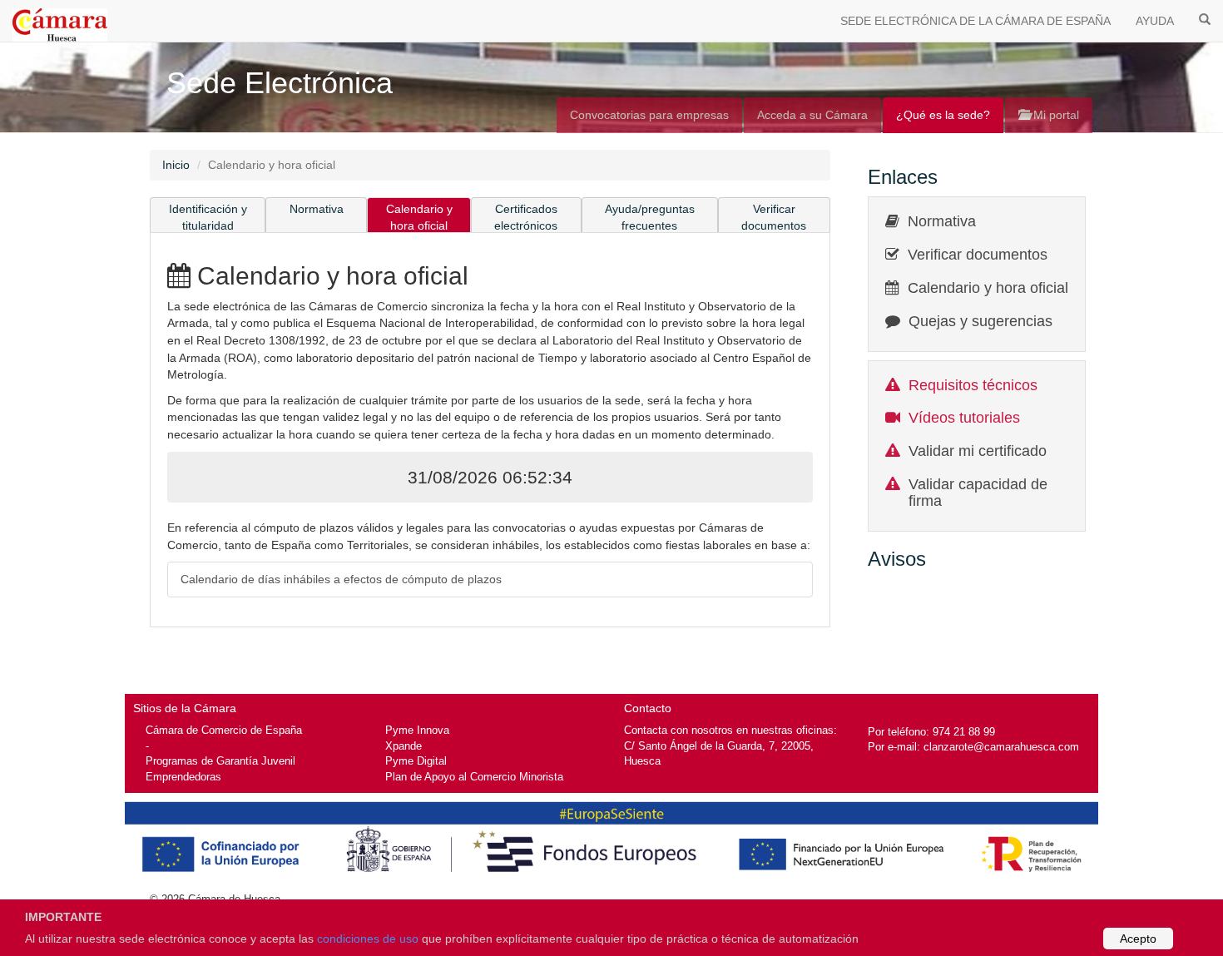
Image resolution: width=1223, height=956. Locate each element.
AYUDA (1155, 20)
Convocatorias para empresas (649, 114)
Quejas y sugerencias (980, 321)
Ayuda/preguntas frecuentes (650, 217)
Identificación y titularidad (208, 217)
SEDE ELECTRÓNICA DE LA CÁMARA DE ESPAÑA (975, 20)
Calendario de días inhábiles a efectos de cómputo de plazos (341, 579)
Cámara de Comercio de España (224, 730)
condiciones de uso (367, 938)
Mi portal (1054, 114)
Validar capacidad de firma (978, 492)
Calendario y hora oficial (419, 217)
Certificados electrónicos (525, 217)
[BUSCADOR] (1204, 18)
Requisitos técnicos (973, 385)
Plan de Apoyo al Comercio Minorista (474, 776)
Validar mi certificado (978, 451)
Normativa (317, 208)
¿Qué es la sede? (943, 114)
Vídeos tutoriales (964, 417)
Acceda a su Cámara (812, 114)
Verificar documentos (773, 217)
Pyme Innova (417, 730)
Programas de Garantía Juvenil (220, 761)
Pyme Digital (416, 761)
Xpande (403, 746)
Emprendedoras (183, 776)
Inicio (176, 164)
